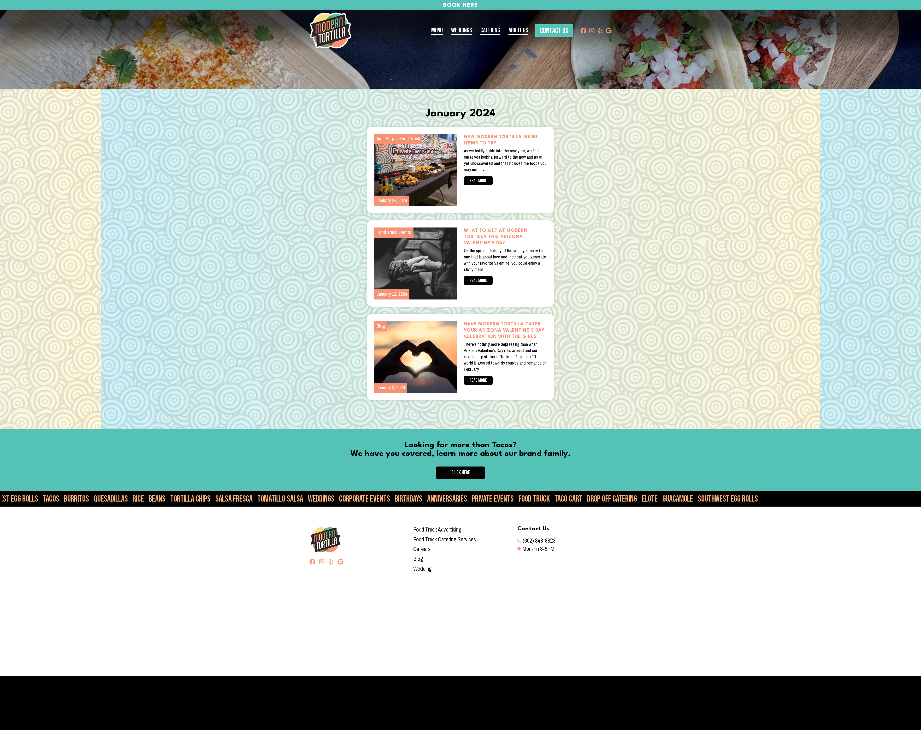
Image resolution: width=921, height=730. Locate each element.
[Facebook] (583, 31)
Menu (437, 30)
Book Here (460, 5)
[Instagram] (592, 31)
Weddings (461, 30)
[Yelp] (600, 31)
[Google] (609, 31)
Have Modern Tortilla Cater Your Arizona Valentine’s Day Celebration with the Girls (504, 330)
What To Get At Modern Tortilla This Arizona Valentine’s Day (496, 236)
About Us (518, 30)
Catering (490, 30)
